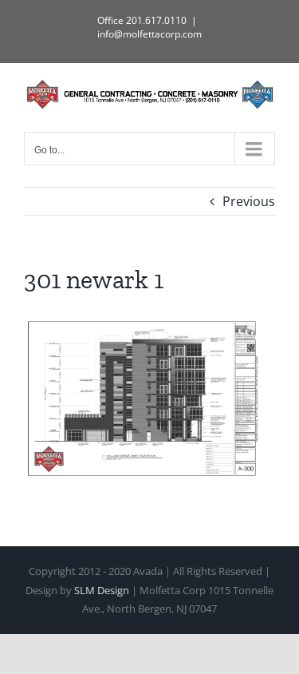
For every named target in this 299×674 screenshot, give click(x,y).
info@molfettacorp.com (149, 34)
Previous (248, 201)
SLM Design (101, 590)
